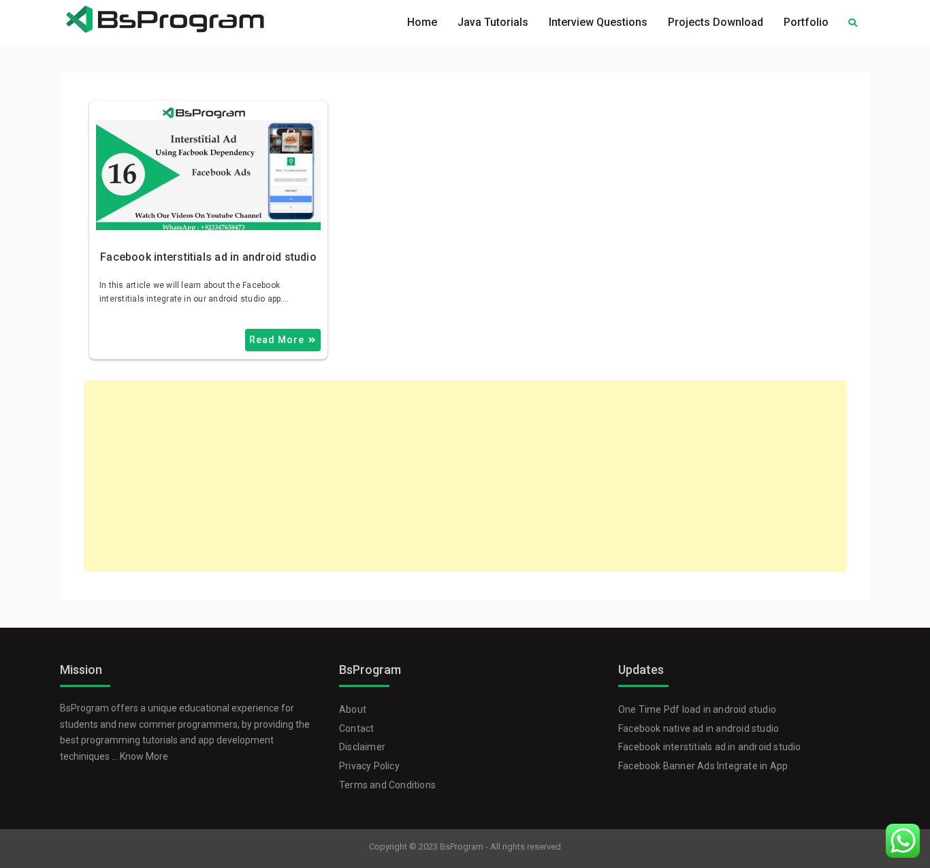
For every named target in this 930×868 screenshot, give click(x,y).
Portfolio (806, 22)
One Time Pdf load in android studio (697, 709)
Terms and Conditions (387, 784)
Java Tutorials (493, 22)
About (352, 709)
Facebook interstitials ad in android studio (208, 257)
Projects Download (715, 22)
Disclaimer (362, 746)
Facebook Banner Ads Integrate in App (703, 765)
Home (422, 22)
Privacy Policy (369, 765)
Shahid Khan (245, 119)
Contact (356, 728)
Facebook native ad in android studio (698, 728)
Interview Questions (598, 22)
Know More (144, 756)
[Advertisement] (465, 476)
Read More (276, 339)
